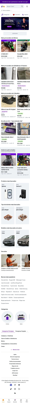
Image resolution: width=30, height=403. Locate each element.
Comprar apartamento (19, 297)
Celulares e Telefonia (7, 336)
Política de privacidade (15, 361)
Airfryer (3, 291)
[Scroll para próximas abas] (27, 331)
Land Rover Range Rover (16, 283)
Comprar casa (15, 300)
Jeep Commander (5, 283)
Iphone (16, 288)
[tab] (8, 331)
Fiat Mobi (3, 288)
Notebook (22, 291)
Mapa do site (15, 366)
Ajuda (15, 354)
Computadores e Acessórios (9, 343)
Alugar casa (22, 300)
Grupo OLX (15, 370)
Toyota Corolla (13, 285)
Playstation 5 (9, 291)
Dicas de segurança (15, 356)
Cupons (26, 14)
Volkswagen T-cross (20, 280)
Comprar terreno (5, 303)
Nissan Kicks (21, 285)
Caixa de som (16, 291)
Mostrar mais (16, 349)
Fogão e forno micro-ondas (7, 294)
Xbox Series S (4, 297)
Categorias (6, 14)
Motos (3, 341)
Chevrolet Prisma (5, 285)
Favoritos (17, 14)
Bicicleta (11, 297)
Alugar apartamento (6, 300)
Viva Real (15, 375)
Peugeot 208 (12, 280)
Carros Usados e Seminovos (9, 338)
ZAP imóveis (15, 373)
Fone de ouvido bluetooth (20, 294)
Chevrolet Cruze (10, 288)
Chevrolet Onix (4, 280)
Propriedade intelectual (15, 363)
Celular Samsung (23, 288)
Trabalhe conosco (15, 368)
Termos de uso (15, 359)
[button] (15, 6)
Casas (3, 346)
